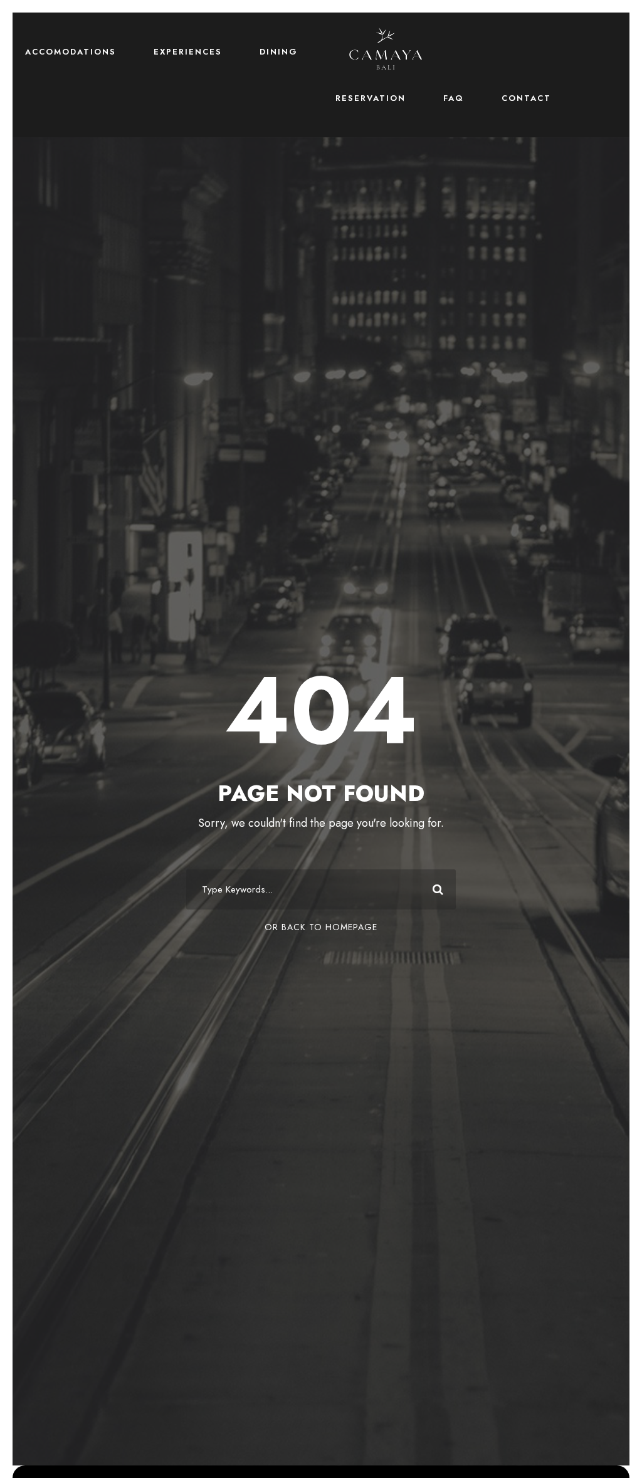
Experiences (188, 52)
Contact (526, 98)
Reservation (370, 98)
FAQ (453, 98)
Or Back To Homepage (321, 927)
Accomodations (70, 52)
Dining (279, 52)
